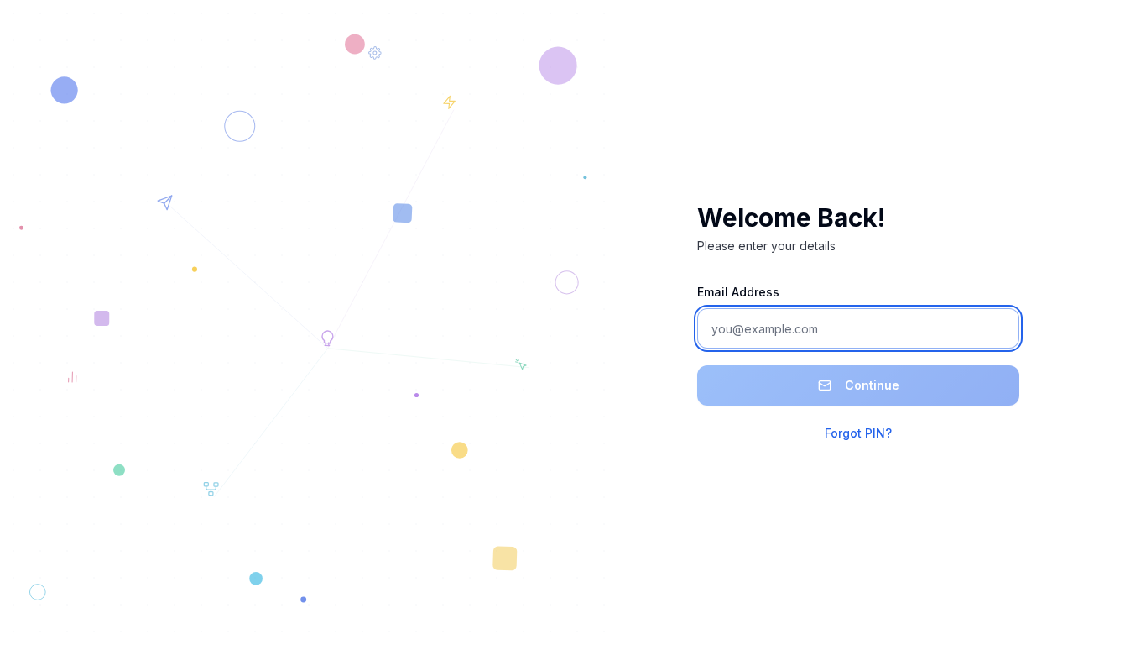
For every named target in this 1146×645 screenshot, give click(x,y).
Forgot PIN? (858, 433)
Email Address (738, 292)
